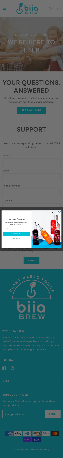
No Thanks (16, 239)
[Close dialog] (59, 212)
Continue (16, 234)
